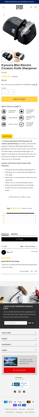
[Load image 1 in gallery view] (7, 56)
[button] (35, 7)
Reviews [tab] (5, 234)
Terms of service (10, 412)
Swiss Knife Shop (13, 409)
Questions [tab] (14, 234)
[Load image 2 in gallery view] (19, 56)
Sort (22, 246)
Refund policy (22, 409)
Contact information (30, 412)
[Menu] (3, 7)
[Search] (31, 7)
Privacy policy (30, 409)
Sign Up (31, 323)
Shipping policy (19, 412)
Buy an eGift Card (19, 370)
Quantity (3, 88)
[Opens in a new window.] (19, 378)
